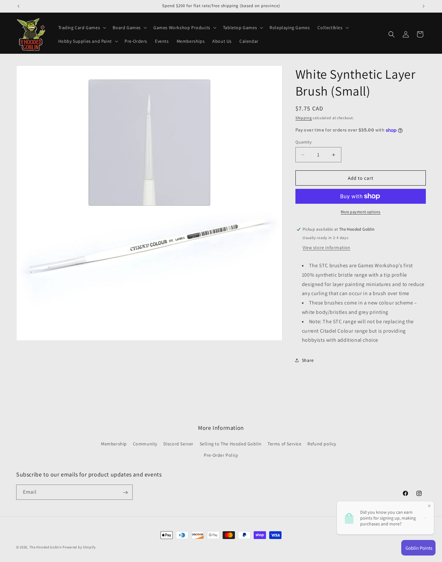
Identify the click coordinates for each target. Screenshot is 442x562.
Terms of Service (285, 444)
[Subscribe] (125, 492)
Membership (114, 444)
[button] (81, 27)
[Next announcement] (423, 6)
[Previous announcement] (18, 6)
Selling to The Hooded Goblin (231, 444)
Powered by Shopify (79, 547)
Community (145, 444)
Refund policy (321, 444)
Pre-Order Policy (221, 455)
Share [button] (308, 360)
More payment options (361, 211)
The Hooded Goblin (45, 547)
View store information (326, 247)
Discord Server (178, 444)
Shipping (303, 117)
